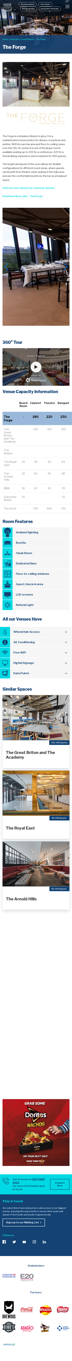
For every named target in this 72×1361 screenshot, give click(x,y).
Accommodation (27, 4)
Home (5, 39)
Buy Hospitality (28, 9)
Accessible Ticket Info (50, 9)
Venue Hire (15, 39)
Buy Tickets (45, 4)
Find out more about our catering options (29, 188)
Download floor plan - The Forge (23, 196)
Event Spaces (28, 39)
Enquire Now (60, 1184)
